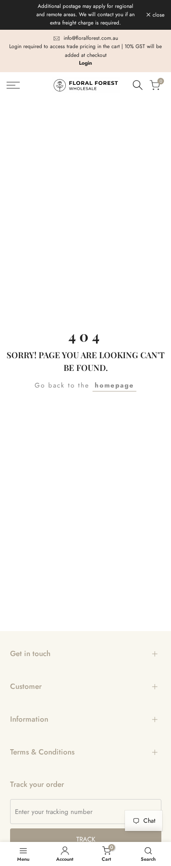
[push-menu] (13, 85)
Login (85, 63)
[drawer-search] (137, 85)
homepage (114, 385)
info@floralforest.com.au (91, 38)
